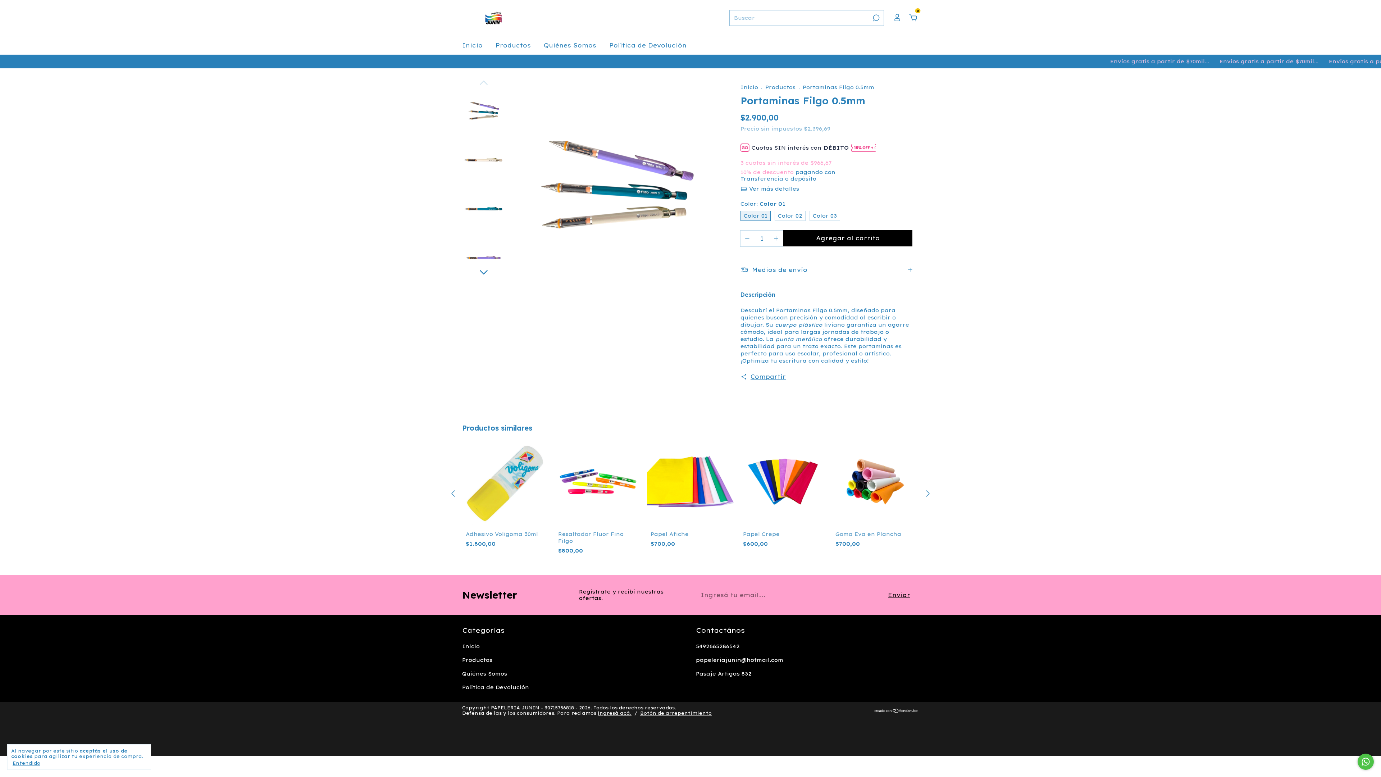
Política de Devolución (648, 45)
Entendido (26, 763)
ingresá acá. (615, 713)
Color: (762, 204)
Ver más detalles (773, 189)
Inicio (472, 45)
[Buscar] (875, 18)
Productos (513, 45)
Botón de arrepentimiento (676, 713)
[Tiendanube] (896, 711)
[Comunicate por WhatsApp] (1366, 762)
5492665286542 (718, 646)
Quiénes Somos (570, 45)
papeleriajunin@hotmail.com (739, 660)
